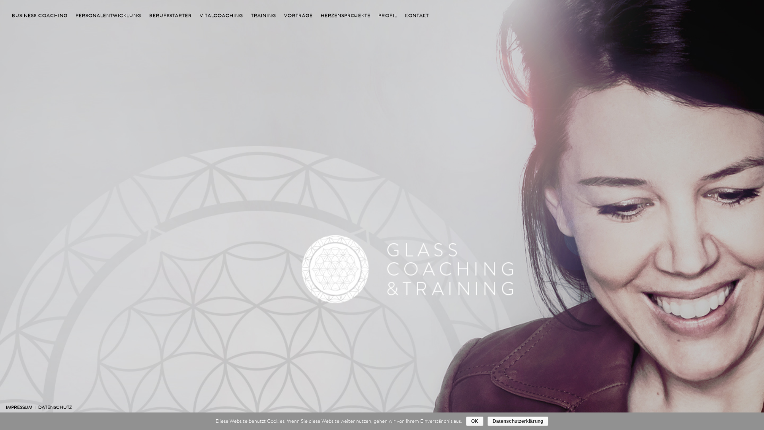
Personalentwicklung (108, 15)
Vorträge (298, 15)
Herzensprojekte (345, 15)
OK (474, 421)
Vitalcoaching (221, 15)
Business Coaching (40, 15)
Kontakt (417, 15)
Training (263, 15)
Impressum (19, 407)
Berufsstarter (170, 15)
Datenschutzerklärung (518, 421)
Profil (387, 15)
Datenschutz (55, 407)
